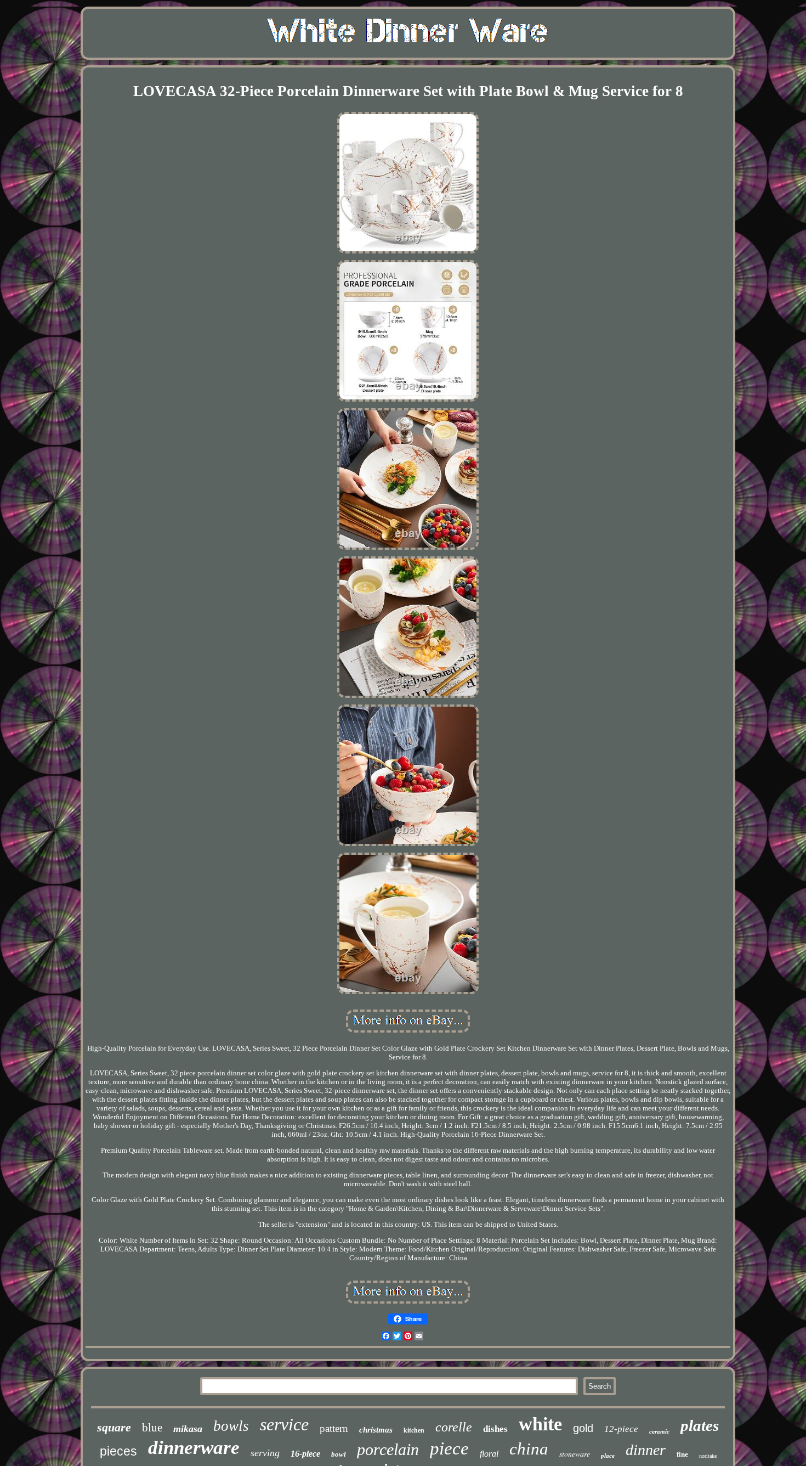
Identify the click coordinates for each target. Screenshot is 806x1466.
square (114, 1427)
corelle (453, 1427)
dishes (495, 1429)
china (528, 1448)
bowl (338, 1454)
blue (152, 1427)
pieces (118, 1451)
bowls (231, 1426)
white (540, 1424)
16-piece (305, 1453)
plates (699, 1425)
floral (489, 1453)
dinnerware (194, 1447)
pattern (334, 1428)
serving (265, 1452)
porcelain (388, 1449)
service (284, 1424)
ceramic (659, 1431)
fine (682, 1454)
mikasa (187, 1428)
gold (583, 1428)
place (608, 1455)
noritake (708, 1456)
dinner (646, 1449)
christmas (376, 1429)
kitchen (414, 1430)
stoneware (574, 1453)
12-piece (621, 1429)
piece (449, 1448)
